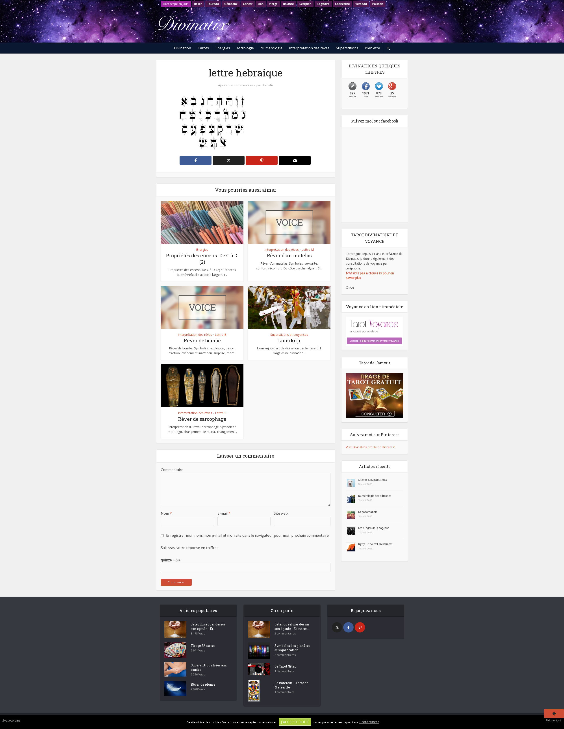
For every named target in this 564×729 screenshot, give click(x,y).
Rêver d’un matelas (289, 255)
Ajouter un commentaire (235, 85)
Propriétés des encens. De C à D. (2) (202, 258)
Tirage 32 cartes (203, 646)
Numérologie (271, 48)
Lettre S (220, 413)
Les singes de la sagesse (373, 528)
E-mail (223, 513)
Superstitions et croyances (289, 334)
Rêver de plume (203, 684)
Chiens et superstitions (372, 479)
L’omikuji (289, 340)
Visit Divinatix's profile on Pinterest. (371, 447)
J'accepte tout (295, 722)
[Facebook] (348, 627)
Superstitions (347, 48)
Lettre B (220, 334)
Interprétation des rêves (309, 48)
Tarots (203, 48)
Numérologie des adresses (374, 495)
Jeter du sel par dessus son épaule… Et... (208, 626)
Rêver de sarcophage (202, 419)
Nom (166, 513)
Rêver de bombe (202, 340)
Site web (281, 513)
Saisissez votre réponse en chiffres (189, 547)
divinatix (267, 85)
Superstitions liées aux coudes (209, 667)
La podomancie (367, 512)
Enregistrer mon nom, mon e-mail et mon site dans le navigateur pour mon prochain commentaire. (247, 535)
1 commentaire (284, 671)
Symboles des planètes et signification (292, 648)
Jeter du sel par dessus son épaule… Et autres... (292, 626)
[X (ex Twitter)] (337, 627)
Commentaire (172, 469)
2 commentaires (285, 655)
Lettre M (308, 249)
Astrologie (245, 48)
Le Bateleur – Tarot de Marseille (291, 685)
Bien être (372, 48)
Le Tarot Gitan (286, 666)
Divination (182, 48)
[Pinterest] (360, 627)
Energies (222, 48)
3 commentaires (285, 633)
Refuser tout (553, 720)
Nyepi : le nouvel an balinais (375, 544)
